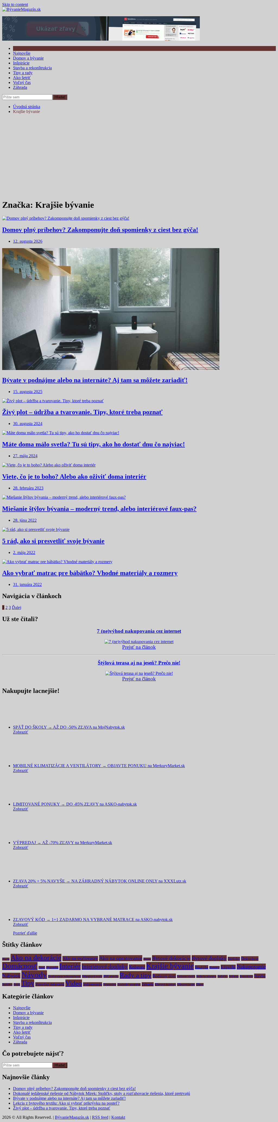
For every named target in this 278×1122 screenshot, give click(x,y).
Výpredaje (109, 984)
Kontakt (118, 1117)
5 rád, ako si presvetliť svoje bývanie (53, 540)
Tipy (27, 983)
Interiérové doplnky (105, 966)
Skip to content (15, 4)
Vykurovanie (92, 984)
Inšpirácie (21, 63)
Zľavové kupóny (165, 984)
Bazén (147, 959)
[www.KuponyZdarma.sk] (101, 39)
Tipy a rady (23, 72)
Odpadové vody (92, 976)
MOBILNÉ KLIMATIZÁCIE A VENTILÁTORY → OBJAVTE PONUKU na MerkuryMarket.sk (99, 765)
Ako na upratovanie (120, 958)
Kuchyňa (201, 967)
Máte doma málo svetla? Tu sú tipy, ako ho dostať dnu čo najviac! (93, 444)
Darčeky (234, 959)
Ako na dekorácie (36, 958)
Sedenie (234, 976)
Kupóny (214, 967)
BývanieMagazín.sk (72, 1117)
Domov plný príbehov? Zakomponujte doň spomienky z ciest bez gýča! (100, 229)
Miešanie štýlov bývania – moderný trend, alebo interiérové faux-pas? (99, 508)
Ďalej (16, 607)
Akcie (6, 959)
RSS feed (100, 1117)
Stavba (260, 976)
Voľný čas (22, 82)
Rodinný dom (164, 976)
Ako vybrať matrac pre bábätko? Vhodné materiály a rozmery (90, 572)
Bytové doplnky (209, 958)
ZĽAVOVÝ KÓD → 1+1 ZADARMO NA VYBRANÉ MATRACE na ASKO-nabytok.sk (93, 919)
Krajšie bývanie (170, 966)
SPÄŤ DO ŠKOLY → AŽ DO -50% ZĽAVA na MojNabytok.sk (69, 727)
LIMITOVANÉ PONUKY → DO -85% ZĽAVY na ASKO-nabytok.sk (75, 804)
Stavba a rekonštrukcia (32, 68)
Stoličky (7, 984)
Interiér (70, 966)
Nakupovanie (251, 966)
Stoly (17, 984)
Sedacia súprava (206, 976)
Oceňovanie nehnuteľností (64, 976)
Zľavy (200, 984)
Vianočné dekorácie (49, 984)
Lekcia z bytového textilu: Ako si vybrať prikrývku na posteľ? (66, 1103)
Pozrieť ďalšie (25, 933)
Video (73, 983)
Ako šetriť (22, 77)
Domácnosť (19, 966)
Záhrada (20, 87)
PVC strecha (111, 976)
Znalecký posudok (129, 984)
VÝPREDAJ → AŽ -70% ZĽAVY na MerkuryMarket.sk (62, 842)
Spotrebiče (246, 976)
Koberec (137, 966)
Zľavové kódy (186, 984)
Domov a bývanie (28, 58)
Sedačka (222, 976)
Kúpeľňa (228, 967)
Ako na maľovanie (80, 958)
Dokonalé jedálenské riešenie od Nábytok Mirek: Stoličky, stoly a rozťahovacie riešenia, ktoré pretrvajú (101, 1093)
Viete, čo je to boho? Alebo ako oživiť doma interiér (74, 476)
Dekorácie (249, 958)
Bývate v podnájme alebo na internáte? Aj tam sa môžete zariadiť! (95, 380)
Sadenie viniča (186, 976)
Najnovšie (21, 53)
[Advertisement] (139, 156)
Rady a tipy (135, 975)
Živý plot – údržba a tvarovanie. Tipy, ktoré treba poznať (82, 412)
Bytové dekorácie (171, 958)
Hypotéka (52, 967)
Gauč (42, 967)
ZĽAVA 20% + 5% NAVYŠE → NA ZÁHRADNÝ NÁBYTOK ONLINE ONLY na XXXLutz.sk (99, 881)
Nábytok (11, 975)
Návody (34, 974)
